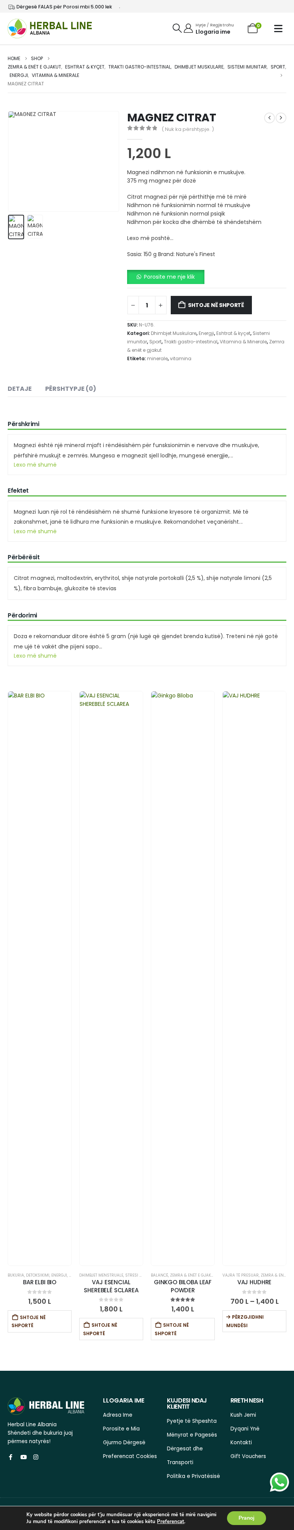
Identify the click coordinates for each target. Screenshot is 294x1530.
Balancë (159, 1275)
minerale (157, 358)
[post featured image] (39, 978)
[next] (281, 118)
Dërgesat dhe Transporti (185, 1455)
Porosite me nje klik (169, 277)
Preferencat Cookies (130, 1456)
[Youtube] (23, 1457)
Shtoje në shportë (216, 305)
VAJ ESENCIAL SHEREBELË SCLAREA (111, 1286)
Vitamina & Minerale (243, 341)
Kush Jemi (243, 1415)
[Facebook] (10, 1457)
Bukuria (16, 1275)
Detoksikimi (37, 1275)
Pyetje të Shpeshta (192, 1421)
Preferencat (170, 1521)
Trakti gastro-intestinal (190, 341)
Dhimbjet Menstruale (101, 1275)
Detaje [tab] (20, 388)
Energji (206, 333)
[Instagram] (36, 1457)
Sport (155, 341)
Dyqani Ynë (245, 1428)
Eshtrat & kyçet (233, 333)
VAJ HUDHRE (254, 1282)
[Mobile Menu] (280, 28)
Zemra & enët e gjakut (193, 1275)
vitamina (180, 358)
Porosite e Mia (121, 1428)
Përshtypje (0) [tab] (70, 388)
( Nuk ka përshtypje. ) (188, 129)
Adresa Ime (117, 1415)
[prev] (269, 118)
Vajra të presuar (240, 1275)
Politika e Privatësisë (193, 1476)
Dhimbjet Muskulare (173, 333)
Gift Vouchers (248, 1456)
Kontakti (241, 1442)
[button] (177, 28)
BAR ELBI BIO (39, 1282)
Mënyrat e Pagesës (192, 1435)
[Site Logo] (50, 28)
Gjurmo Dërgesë (124, 1442)
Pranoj (246, 1518)
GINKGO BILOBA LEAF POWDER (183, 1286)
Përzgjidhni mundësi (245, 1321)
